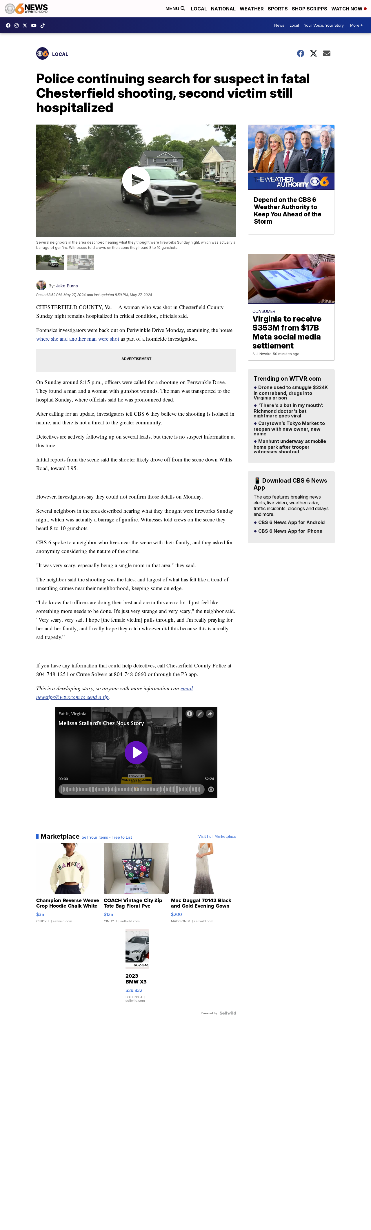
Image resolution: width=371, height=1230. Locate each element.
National (223, 9)
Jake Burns (67, 286)
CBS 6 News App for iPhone (289, 531)
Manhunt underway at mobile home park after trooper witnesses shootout (290, 447)
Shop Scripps (309, 9)
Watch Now (347, 9)
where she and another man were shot (78, 338)
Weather (252, 9)
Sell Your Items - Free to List (107, 837)
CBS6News (9, 25)
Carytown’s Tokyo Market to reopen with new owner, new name (289, 429)
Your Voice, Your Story (324, 25)
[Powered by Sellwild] (227, 1013)
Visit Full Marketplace (217, 836)
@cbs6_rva (44, 25)
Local (199, 9)
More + (356, 25)
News (279, 25)
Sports (278, 9)
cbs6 (17, 25)
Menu (173, 8)
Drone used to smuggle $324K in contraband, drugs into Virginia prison (291, 393)
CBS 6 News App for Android (291, 522)
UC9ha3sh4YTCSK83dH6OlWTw (35, 25)
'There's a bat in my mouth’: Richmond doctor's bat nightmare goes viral (288, 411)
